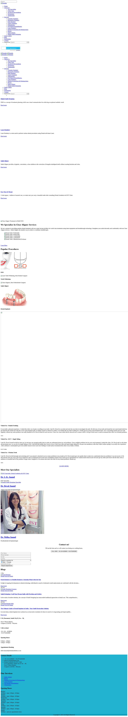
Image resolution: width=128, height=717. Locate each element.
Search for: (7, 42)
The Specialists (12, 9)
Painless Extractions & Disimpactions (18, 29)
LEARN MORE (64, 466)
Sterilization (7, 39)
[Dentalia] (4, 3)
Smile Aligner (11, 33)
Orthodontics (11, 25)
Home (6, 6)
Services (6, 17)
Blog (5, 37)
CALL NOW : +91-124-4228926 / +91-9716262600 (64, 551)
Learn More (4, 245)
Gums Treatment (12, 23)
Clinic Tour (11, 11)
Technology (11, 14)
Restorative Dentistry (13, 20)
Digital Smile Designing (14, 34)
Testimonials (11, 15)
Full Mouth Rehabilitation (15, 26)
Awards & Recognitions (14, 12)
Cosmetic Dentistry (13, 18)
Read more (4, 105)
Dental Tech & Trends (7, 576)
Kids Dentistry (12, 22)
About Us (7, 8)
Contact (6, 40)
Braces (9, 31)
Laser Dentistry (12, 28)
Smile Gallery (8, 36)
